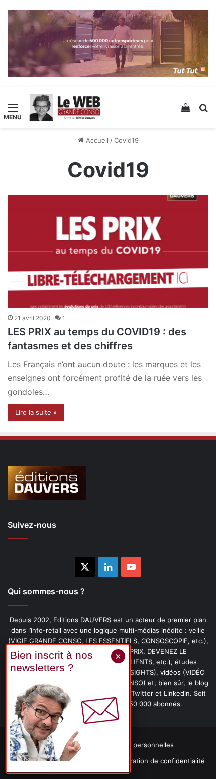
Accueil (96, 140)
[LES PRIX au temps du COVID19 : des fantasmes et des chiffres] (108, 251)
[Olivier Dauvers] (65, 107)
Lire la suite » (36, 412)
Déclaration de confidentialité (159, 761)
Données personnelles (138, 745)
